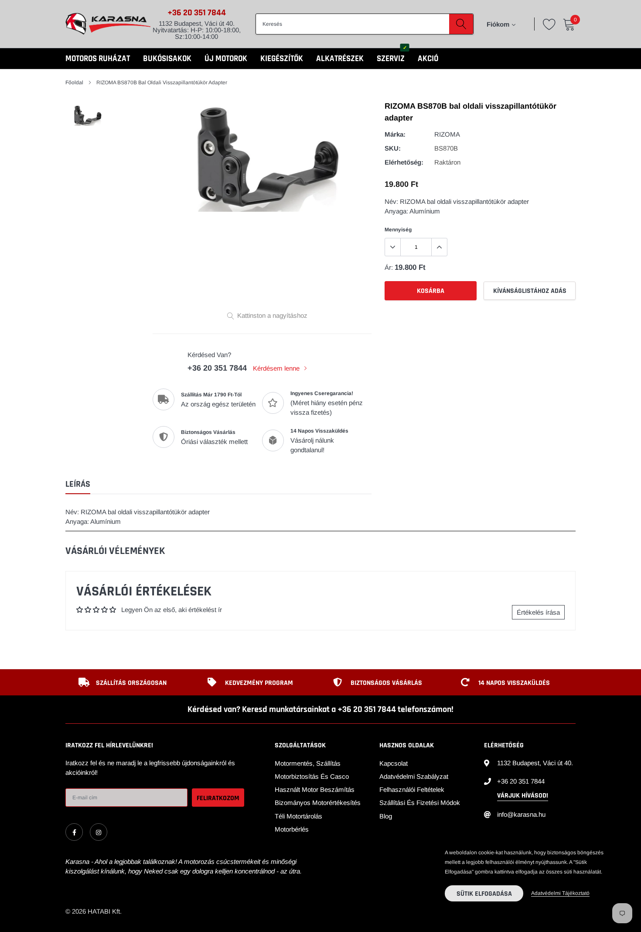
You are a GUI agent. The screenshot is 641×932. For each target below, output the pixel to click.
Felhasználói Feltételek (411, 789)
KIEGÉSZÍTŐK (281, 58)
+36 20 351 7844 (196, 12)
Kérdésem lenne (277, 368)
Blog (385, 816)
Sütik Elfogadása (484, 893)
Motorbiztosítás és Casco (312, 776)
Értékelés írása (538, 612)
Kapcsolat (393, 763)
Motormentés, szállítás (308, 763)
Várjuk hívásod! (522, 795)
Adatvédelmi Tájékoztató (560, 893)
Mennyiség (398, 230)
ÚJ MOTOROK (226, 58)
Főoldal (74, 82)
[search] (461, 24)
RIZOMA (447, 134)
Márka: (395, 134)
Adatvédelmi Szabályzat (413, 776)
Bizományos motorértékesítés (318, 802)
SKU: (393, 148)
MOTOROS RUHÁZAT (97, 58)
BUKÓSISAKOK (167, 58)
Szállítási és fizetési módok (419, 802)
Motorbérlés (292, 829)
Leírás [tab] (77, 484)
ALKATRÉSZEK (340, 58)
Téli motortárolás (298, 816)
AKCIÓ (428, 58)
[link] (74, 832)
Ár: (389, 267)
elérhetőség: (404, 162)
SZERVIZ (391, 58)
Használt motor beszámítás (315, 789)
